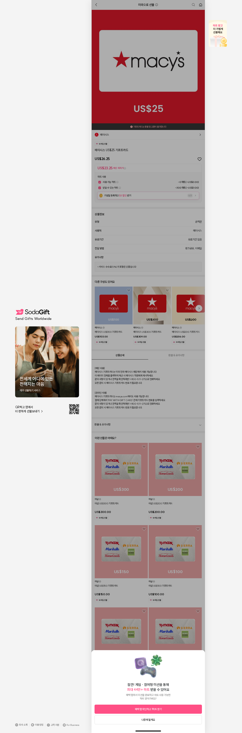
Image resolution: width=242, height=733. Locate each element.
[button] (21, 725)
